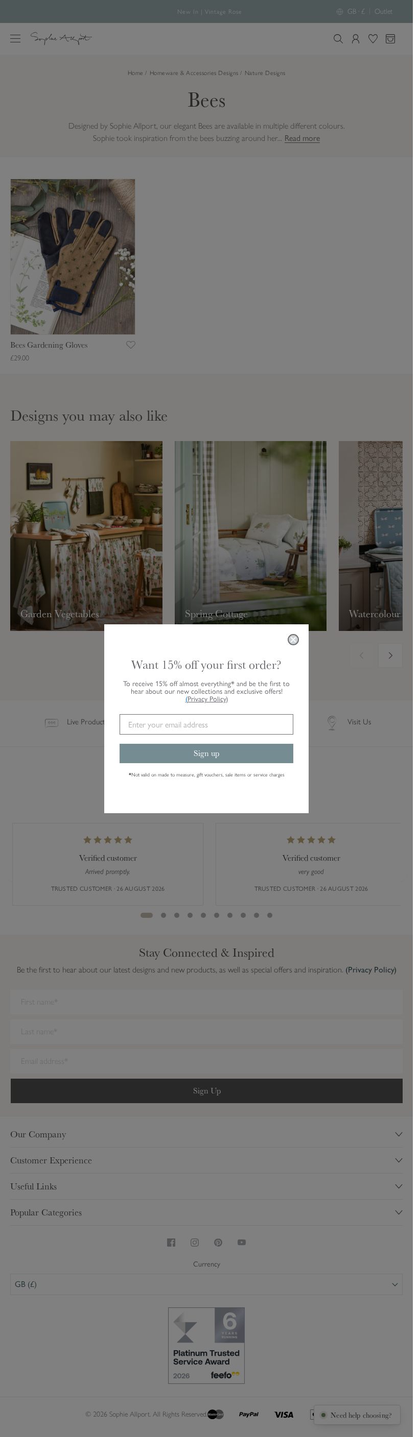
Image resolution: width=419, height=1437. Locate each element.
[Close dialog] (293, 640)
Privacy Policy (208, 699)
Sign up (206, 753)
